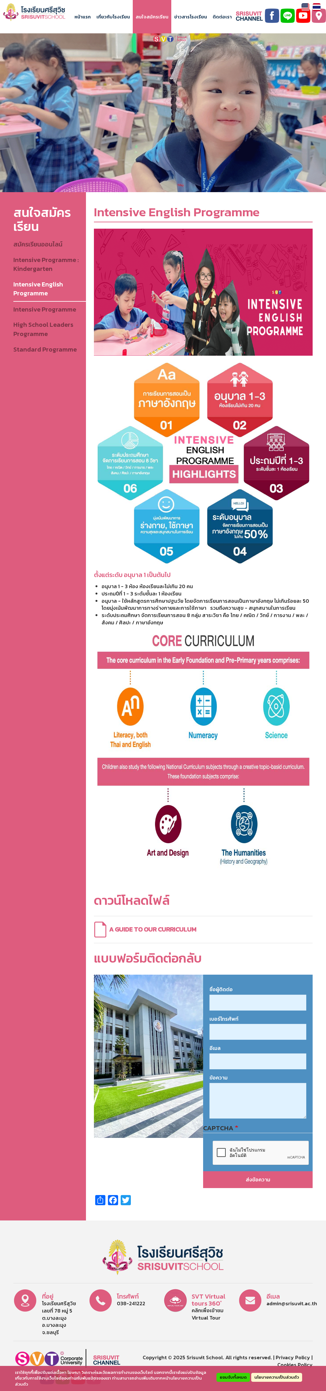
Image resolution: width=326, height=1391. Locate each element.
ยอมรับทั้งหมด (233, 1377)
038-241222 (131, 1303)
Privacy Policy (293, 1357)
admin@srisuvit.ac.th (291, 1303)
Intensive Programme (44, 309)
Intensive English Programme (38, 288)
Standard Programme (45, 349)
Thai (317, 7)
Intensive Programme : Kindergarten (46, 264)
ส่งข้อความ (258, 1179)
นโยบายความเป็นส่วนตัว (276, 1377)
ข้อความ (218, 1077)
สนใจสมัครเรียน (152, 16)
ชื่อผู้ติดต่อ (221, 989)
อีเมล (215, 1048)
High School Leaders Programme (43, 329)
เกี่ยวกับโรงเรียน (113, 16)
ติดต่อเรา (222, 16)
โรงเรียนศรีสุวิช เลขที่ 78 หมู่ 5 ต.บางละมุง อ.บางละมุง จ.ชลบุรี (59, 1318)
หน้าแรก (82, 16)
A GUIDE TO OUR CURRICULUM (152, 929)
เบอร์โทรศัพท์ (223, 1019)
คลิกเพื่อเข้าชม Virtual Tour (207, 1314)
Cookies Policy (295, 1364)
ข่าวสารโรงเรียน (190, 16)
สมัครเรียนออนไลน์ (37, 244)
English (305, 7)
